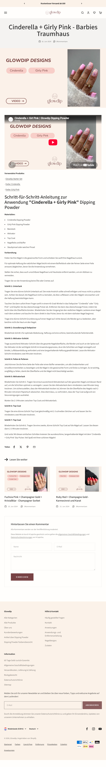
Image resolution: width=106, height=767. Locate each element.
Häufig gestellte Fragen (55, 617)
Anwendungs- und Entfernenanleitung (53, 634)
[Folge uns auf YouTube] (100, 729)
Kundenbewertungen (13, 632)
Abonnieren (92, 705)
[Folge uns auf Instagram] (93, 729)
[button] (94, 12)
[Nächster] (81, 3)
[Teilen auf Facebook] (14, 447)
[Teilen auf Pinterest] (27, 447)
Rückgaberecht (10, 675)
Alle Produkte (10, 622)
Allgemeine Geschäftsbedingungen (19, 665)
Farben (17, 744)
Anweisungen (51, 627)
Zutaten (48, 645)
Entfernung (39, 744)
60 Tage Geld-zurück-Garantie (16, 660)
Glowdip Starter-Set (14, 178)
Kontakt (48, 622)
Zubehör (63, 744)
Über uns (8, 627)
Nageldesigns (50, 640)
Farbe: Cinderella (13, 184)
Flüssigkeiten (52, 744)
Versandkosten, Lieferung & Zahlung (20, 670)
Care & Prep (27, 744)
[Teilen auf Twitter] (20, 447)
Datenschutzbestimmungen (21, 537)
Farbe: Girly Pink (12, 189)
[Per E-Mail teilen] (34, 447)
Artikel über (16, 637)
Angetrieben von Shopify (26, 738)
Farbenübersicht (18, 642)
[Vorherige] (24, 3)
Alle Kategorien (10, 617)
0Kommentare (61, 41)
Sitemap (7, 684)
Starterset (8, 744)
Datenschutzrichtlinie (13, 680)
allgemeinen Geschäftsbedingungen (72, 534)
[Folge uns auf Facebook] (87, 729)
